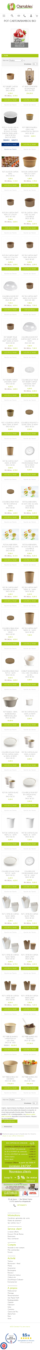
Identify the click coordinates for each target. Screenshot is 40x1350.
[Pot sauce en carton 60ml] (10, 161)
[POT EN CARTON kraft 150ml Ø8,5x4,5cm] (29, 245)
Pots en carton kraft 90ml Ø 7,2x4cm (10, 214)
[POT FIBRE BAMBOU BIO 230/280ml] (10, 1066)
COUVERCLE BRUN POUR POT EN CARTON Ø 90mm (10, 505)
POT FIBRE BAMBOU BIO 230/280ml (10, 1079)
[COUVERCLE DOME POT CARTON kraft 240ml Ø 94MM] (29, 327)
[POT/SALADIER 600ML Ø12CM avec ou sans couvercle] (29, 534)
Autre (9, 1318)
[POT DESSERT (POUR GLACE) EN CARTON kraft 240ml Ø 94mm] (10, 327)
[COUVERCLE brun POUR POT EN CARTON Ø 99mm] (10, 618)
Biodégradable (13, 1300)
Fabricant (11, 1304)
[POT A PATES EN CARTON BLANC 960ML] (10, 944)
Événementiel (12, 1282)
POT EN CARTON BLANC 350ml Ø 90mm (30, 754)
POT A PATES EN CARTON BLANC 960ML (10, 957)
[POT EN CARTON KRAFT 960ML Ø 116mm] (29, 618)
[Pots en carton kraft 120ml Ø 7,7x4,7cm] (10, 245)
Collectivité (12, 1277)
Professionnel (12, 1291)
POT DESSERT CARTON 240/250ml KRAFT (10, 382)
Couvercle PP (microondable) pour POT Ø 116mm (30, 874)
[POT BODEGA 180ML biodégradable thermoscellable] (10, 701)
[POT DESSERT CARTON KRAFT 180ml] (10, 76)
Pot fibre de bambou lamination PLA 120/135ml (10, 1039)
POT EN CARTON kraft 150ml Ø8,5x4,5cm (29, 257)
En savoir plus (9, 1121)
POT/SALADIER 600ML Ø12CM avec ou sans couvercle (30, 547)
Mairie (10, 1266)
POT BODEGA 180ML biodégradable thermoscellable (10, 715)
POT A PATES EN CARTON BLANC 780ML (29, 916)
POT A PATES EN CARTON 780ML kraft (10, 998)
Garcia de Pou (13, 1311)
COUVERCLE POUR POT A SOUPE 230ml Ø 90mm (29, 424)
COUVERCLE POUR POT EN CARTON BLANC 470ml (30, 795)
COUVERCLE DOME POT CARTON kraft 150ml (10, 298)
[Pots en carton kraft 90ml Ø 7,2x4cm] (10, 202)
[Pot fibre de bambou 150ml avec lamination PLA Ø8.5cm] (29, 117)
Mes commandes (13, 1250)
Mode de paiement (14, 1220)
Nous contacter (13, 1238)
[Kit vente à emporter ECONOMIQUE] (29, 76)
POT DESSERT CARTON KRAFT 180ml (10, 88)
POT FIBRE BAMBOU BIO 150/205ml (30, 1038)
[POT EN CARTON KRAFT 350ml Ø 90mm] (10, 451)
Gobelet (11, 1302)
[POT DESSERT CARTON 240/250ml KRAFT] (10, 369)
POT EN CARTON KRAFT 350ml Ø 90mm (10, 463)
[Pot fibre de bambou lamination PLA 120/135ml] (10, 1026)
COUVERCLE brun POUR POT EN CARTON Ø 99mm (10, 631)
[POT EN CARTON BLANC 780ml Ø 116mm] (10, 822)
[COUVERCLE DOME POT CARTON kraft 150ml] (10, 286)
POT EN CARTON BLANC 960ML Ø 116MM (30, 835)
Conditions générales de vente (19, 1218)
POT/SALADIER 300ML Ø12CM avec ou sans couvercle (30, 505)
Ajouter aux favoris (10, 105)
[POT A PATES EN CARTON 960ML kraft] (29, 985)
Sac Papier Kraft (13, 1298)
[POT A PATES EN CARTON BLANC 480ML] (10, 904)
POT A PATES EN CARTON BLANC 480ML (10, 916)
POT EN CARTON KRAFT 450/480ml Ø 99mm (10, 589)
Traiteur (10, 1261)
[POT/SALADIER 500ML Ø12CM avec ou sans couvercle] (10, 534)
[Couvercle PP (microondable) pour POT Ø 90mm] (29, 451)
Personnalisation (13, 1295)
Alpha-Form (11, 1314)
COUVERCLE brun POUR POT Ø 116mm (10, 673)
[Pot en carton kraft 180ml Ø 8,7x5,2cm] (29, 286)
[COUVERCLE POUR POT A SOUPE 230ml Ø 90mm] (29, 412)
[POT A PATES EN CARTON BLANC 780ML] (29, 904)
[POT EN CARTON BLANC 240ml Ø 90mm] (29, 701)
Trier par (5, 60)
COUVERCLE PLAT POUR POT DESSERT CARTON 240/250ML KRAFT (30, 383)
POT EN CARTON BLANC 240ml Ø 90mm (30, 714)
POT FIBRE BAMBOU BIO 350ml (30, 1079)
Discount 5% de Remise (15, 1234)
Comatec (11, 1309)
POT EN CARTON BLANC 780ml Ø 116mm (10, 835)
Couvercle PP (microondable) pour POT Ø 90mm (30, 464)
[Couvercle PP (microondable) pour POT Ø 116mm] (29, 861)
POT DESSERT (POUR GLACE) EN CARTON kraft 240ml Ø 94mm (10, 340)
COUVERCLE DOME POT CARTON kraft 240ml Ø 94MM (29, 340)
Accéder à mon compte (16, 1247)
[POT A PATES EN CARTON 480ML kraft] (29, 944)
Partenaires (11, 1236)
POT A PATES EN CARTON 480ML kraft (29, 957)
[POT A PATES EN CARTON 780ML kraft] (10, 985)
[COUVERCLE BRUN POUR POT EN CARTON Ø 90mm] (10, 491)
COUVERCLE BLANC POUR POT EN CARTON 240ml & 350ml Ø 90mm (10, 755)
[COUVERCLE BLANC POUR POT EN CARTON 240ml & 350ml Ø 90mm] (10, 742)
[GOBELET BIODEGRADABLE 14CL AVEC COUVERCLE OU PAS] (29, 661)
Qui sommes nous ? (14, 1223)
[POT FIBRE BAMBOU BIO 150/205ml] (29, 1026)
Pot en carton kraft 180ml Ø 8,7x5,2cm (29, 298)
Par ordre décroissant (24, 60)
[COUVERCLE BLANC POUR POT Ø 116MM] (10, 861)
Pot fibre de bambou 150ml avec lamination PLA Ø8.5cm (29, 130)
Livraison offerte (13, 1232)
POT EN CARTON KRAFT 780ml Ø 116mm (29, 589)
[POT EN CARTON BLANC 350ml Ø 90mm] (29, 742)
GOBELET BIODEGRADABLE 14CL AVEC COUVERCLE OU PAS (29, 674)
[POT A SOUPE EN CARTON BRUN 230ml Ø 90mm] (10, 412)
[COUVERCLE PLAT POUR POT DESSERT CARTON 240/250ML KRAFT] (29, 369)
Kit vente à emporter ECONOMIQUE (29, 88)
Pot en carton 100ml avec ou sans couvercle (29, 215)
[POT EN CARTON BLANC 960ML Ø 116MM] (29, 822)
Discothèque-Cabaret (15, 1279)
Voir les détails (10, 228)
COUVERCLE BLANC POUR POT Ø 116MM (10, 873)
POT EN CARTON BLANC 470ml (10, 794)
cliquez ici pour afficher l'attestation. (13, 1136)
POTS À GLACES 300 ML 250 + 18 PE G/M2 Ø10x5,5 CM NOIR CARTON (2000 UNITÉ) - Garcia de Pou (10, 132)
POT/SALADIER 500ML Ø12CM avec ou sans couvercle (10, 547)
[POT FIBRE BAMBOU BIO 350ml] (29, 1066)
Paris (9, 1316)
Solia (9, 1307)
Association (12, 1268)
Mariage (11, 1293)
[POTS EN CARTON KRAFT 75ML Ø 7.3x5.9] (29, 161)
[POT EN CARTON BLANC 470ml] (10, 782)
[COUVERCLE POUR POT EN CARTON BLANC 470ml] (29, 782)
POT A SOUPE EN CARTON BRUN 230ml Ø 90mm (10, 424)
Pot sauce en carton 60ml (10, 174)
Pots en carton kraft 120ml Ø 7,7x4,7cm (10, 257)
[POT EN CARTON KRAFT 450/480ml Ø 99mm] (10, 577)
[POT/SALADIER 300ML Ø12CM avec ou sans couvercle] (29, 491)
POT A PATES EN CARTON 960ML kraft (29, 998)
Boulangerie (12, 1270)
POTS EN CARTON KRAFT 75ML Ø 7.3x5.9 (30, 174)
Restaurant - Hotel (14, 1263)
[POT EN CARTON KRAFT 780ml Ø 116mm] (29, 577)
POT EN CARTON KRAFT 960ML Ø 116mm (29, 630)
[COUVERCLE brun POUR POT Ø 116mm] (10, 661)
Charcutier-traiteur (14, 1275)
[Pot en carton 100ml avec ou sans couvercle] (29, 202)
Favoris (10, 1252)
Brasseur (10, 1273)
